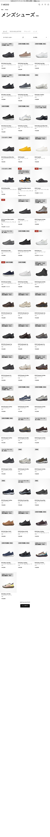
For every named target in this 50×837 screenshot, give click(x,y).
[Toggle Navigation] (1, 4)
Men (2, 9)
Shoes (6, 9)
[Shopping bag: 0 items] (48, 4)
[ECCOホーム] (6, 4)
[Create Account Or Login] (42, 4)
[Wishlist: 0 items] (45, 4)
